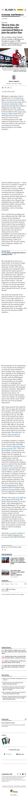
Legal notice (4, 786)
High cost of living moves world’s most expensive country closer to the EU (14, 661)
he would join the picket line (14, 102)
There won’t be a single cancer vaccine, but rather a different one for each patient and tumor (14, 652)
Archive (4, 735)
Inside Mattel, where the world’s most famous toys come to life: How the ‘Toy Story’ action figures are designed (14, 688)
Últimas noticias (6, 647)
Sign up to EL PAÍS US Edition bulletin (12, 547)
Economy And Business (12, 15)
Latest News (4, 18)
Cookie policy (23, 786)
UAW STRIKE (4, 22)
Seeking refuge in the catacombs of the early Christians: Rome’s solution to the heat (14, 657)
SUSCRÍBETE (20, 9)
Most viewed (5, 675)
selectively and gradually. (10, 468)
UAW (3, 584)
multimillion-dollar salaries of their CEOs (13, 447)
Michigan (7, 584)
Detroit (12, 584)
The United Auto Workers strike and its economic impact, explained (17, 573)
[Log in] (25, 10)
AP (11, 565)
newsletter (5, 719)
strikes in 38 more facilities (11, 489)
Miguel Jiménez (14, 81)
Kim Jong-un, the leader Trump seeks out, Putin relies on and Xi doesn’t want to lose (13, 667)
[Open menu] (3, 10)
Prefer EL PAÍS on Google (9, 91)
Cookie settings (17, 786)
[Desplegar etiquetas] (25, 584)
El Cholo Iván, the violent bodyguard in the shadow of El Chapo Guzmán (13, 683)
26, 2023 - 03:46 (17, 83)
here (23, 594)
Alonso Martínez (14, 576)
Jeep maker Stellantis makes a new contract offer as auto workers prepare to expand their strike (18, 561)
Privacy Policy (10, 786)
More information (5, 590)
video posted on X (14, 434)
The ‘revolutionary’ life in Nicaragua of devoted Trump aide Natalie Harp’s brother (14, 693)
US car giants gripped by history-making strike (14, 253)
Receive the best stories (8, 722)
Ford (16, 584)
